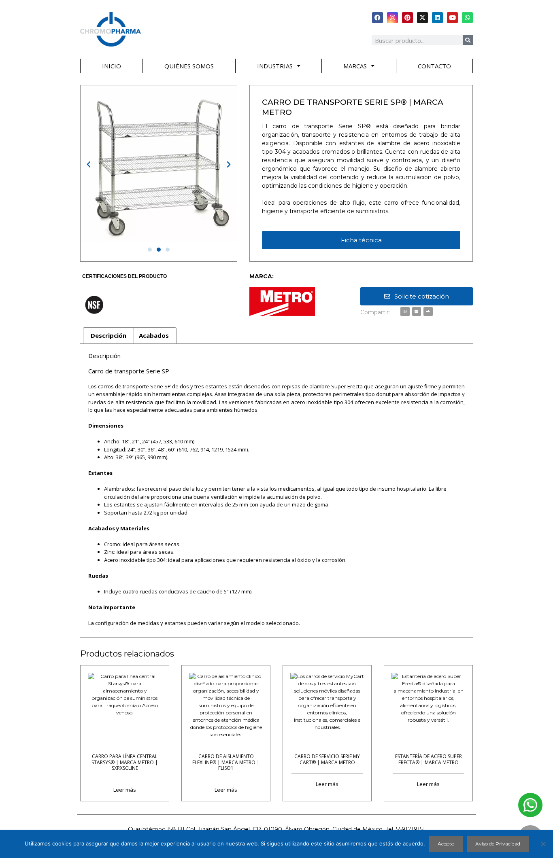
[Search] (468, 40)
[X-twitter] (422, 17)
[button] (89, 165)
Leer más (124, 789)
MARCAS (355, 66)
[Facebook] (377, 17)
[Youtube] (452, 17)
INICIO (111, 66)
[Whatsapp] (467, 17)
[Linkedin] (437, 17)
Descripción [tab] (108, 335)
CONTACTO (434, 66)
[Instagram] (392, 17)
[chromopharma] (110, 29)
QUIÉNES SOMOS (189, 66)
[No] (543, 844)
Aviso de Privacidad (497, 844)
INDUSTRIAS (275, 66)
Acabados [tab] (154, 335)
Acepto (446, 844)
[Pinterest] (407, 17)
